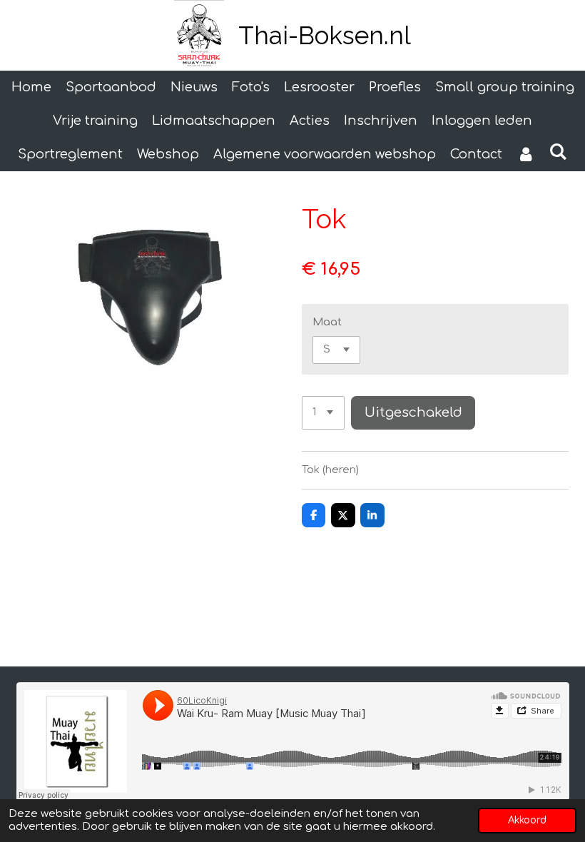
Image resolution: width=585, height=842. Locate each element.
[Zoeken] (558, 152)
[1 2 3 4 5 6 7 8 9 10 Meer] (323, 413)
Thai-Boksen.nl (324, 35)
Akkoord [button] (527, 820)
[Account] (525, 154)
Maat (327, 322)
